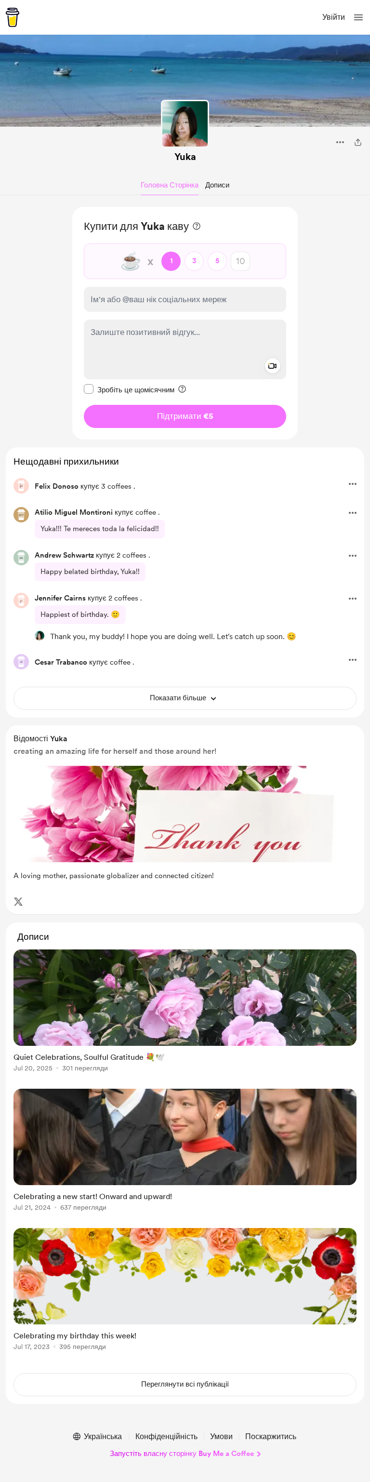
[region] (185, 323)
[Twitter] (18, 902)
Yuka (185, 156)
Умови (221, 1436)
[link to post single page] (185, 1012)
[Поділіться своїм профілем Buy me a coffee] (358, 142)
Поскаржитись (270, 1436)
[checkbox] (129, 389)
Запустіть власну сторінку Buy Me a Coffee (182, 1453)
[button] (358, 17)
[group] (185, 1016)
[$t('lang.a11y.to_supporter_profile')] (39, 635)
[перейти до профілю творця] (185, 124)
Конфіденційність (166, 1436)
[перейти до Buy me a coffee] (12, 17)
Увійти (333, 17)
